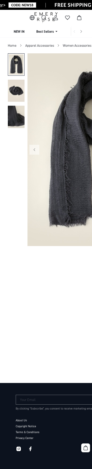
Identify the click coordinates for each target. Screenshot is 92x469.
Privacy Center (24, 438)
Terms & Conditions (27, 432)
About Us (21, 420)
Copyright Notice (26, 426)
